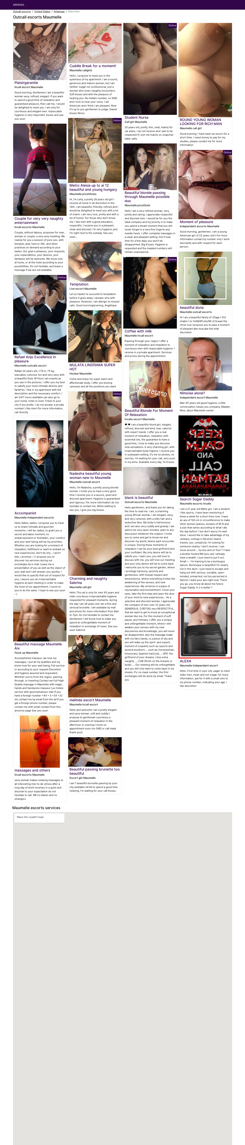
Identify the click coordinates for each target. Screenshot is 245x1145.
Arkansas (59, 11)
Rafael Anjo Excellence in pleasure (35, 359)
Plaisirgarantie (26, 83)
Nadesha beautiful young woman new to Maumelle (90, 475)
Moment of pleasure (196, 222)
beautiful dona (192, 307)
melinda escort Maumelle (90, 700)
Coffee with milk (138, 331)
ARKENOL (18, 4)
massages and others (32, 770)
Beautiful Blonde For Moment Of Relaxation (149, 412)
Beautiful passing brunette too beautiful (95, 771)
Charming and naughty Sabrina (88, 580)
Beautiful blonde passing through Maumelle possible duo (147, 197)
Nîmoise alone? (192, 393)
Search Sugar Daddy (197, 499)
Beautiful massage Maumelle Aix (38, 646)
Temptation (79, 284)
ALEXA (185, 661)
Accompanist (25, 513)
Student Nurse (136, 117)
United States (42, 11)
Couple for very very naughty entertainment (38, 220)
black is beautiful (139, 498)
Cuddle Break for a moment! (93, 66)
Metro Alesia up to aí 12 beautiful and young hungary (93, 187)
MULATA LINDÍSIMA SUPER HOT (92, 367)
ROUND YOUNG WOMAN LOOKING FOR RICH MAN (201, 122)
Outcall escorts (22, 11)
